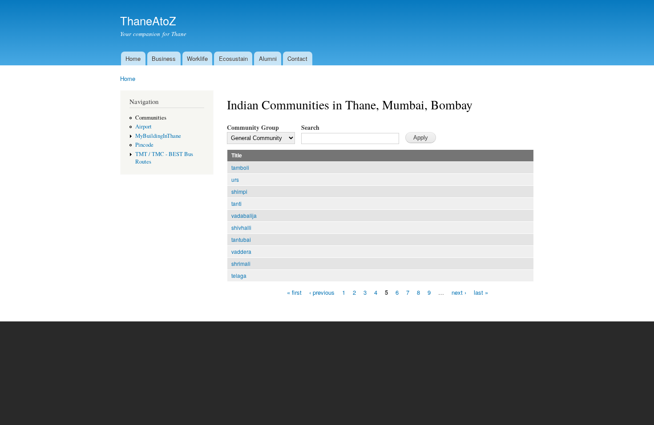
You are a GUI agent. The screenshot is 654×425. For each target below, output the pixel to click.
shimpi (239, 191)
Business (164, 58)
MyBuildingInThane (158, 136)
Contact (297, 58)
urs (235, 179)
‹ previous (322, 292)
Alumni (268, 58)
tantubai (241, 239)
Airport (143, 126)
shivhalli (241, 227)
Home (133, 58)
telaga (238, 275)
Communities (150, 117)
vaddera (241, 251)
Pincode (144, 144)
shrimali (240, 263)
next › (459, 292)
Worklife (197, 58)
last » (481, 292)
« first (294, 292)
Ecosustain (233, 58)
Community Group (253, 127)
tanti (236, 203)
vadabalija (244, 215)
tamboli (240, 167)
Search (310, 127)
